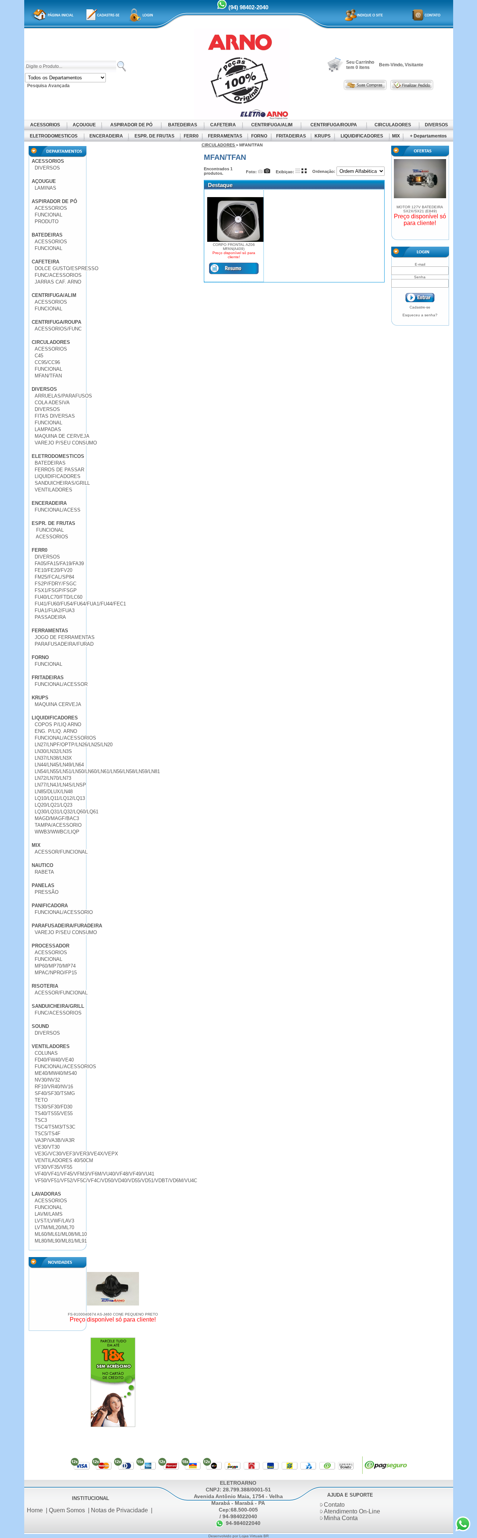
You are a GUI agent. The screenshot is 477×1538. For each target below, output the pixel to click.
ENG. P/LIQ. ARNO (56, 731)
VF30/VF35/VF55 (53, 1167)
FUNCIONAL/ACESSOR (61, 684)
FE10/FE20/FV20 (53, 570)
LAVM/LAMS (49, 1214)
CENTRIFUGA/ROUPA (333, 124)
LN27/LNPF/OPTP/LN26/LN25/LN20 (74, 744)
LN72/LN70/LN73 (53, 778)
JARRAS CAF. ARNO (58, 282)
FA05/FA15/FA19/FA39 (59, 563)
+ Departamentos (428, 136)
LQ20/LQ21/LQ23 (53, 805)
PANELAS (43, 885)
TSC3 (41, 1120)
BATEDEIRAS (182, 124)
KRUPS (322, 136)
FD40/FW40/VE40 (54, 1060)
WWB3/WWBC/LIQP (57, 832)
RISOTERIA (45, 986)
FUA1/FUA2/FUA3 (55, 610)
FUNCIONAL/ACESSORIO (64, 912)
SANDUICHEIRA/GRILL (58, 1006)
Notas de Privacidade (119, 1510)
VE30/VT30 (47, 1147)
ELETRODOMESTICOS (54, 136)
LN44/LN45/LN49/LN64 (59, 765)
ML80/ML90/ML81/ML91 (61, 1241)
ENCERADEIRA (106, 136)
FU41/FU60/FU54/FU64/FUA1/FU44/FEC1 (80, 604)
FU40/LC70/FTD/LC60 (58, 597)
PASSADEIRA (50, 617)
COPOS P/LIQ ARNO (58, 724)
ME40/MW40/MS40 (56, 1073)
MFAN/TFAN (48, 376)
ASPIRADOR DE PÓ (131, 124)
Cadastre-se (420, 307)
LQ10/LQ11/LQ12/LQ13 (60, 798)
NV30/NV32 (47, 1080)
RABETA (44, 872)
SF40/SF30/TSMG (55, 1093)
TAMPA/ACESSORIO (58, 825)
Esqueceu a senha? (419, 315)
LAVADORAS (46, 1194)
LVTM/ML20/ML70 (54, 1227)
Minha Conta (341, 1518)
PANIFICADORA (50, 905)
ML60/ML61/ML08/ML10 (61, 1234)
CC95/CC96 (47, 362)
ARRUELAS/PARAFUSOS (63, 396)
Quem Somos (67, 1510)
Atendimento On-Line (352, 1511)
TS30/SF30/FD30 (53, 1107)
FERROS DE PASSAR (59, 469)
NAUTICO (42, 865)
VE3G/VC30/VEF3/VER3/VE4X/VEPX (76, 1153)
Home (35, 1510)
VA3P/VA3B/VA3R (55, 1140)
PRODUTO (47, 221)
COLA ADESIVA (52, 402)
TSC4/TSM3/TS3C (55, 1127)
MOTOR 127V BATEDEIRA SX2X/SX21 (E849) (420, 209)
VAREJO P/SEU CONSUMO (66, 443)
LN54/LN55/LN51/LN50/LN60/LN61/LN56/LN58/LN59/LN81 (97, 771)
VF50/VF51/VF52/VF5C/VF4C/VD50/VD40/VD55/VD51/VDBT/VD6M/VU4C (116, 1180)
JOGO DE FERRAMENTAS (65, 637)
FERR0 (191, 136)
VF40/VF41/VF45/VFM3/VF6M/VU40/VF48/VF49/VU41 (94, 1174)
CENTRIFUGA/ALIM (272, 124)
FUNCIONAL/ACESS (57, 510)
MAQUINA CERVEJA (58, 704)
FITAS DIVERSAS (55, 416)
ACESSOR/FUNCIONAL (61, 852)
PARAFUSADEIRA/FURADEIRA (67, 925)
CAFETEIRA (223, 124)
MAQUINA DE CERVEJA (62, 436)
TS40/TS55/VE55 (54, 1113)
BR (266, 1536)
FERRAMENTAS (225, 136)
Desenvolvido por (223, 1536)
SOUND (40, 1026)
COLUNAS (46, 1053)
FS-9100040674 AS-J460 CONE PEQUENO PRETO (113, 1314)
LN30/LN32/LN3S (53, 751)
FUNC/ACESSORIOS (58, 275)
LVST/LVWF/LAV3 (54, 1221)
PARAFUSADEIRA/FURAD (64, 644)
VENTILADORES (53, 490)
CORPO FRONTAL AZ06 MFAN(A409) (234, 247)
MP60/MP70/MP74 (55, 966)
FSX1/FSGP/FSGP (56, 590)
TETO (41, 1100)
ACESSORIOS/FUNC (58, 329)
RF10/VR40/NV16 (54, 1086)
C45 (39, 355)
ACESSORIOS (45, 124)
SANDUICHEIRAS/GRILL (62, 483)
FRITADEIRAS (291, 136)
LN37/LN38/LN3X (53, 758)
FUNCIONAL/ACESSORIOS (65, 738)
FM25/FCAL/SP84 (54, 577)
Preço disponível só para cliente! (113, 1319)
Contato (334, 1504)
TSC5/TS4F (47, 1133)
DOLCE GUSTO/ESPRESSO (66, 268)
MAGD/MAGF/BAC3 (57, 818)
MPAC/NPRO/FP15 (56, 972)
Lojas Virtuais (251, 1536)
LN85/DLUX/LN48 (54, 791)
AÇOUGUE (84, 124)
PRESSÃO (47, 892)
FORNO (259, 136)
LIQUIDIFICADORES (361, 136)
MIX (396, 136)
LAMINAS (45, 188)
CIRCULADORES (392, 124)
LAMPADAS (48, 429)
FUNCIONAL (48, 215)
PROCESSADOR (50, 946)
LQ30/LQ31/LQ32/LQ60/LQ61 (66, 811)
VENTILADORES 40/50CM (64, 1160)
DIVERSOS (436, 124)
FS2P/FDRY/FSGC (55, 583)
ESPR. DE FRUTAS (154, 136)
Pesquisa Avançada (48, 85)
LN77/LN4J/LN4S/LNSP (60, 785)
